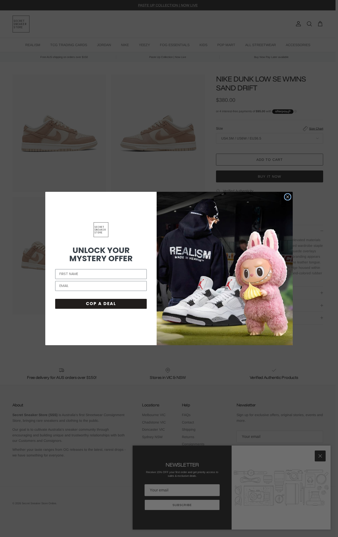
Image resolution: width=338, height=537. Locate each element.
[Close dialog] (288, 197)
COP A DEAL (101, 304)
